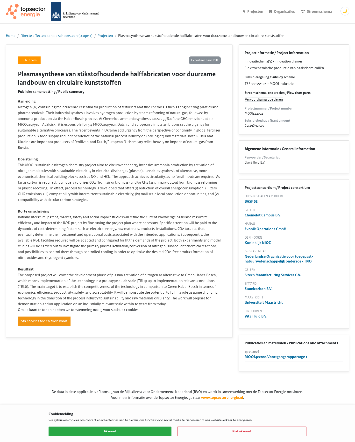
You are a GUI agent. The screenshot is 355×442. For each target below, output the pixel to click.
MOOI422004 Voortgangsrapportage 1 (276, 357)
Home (10, 36)
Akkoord (110, 431)
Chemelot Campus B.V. (263, 215)
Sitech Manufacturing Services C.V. (273, 275)
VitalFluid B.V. (256, 316)
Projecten (105, 36)
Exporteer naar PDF (205, 60)
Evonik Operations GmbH (265, 229)
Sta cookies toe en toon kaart (44, 321)
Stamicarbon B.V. (258, 289)
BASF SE (251, 201)
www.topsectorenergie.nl (222, 398)
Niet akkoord (241, 431)
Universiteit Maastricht (264, 302)
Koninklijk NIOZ (258, 243)
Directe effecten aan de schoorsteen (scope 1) (56, 36)
